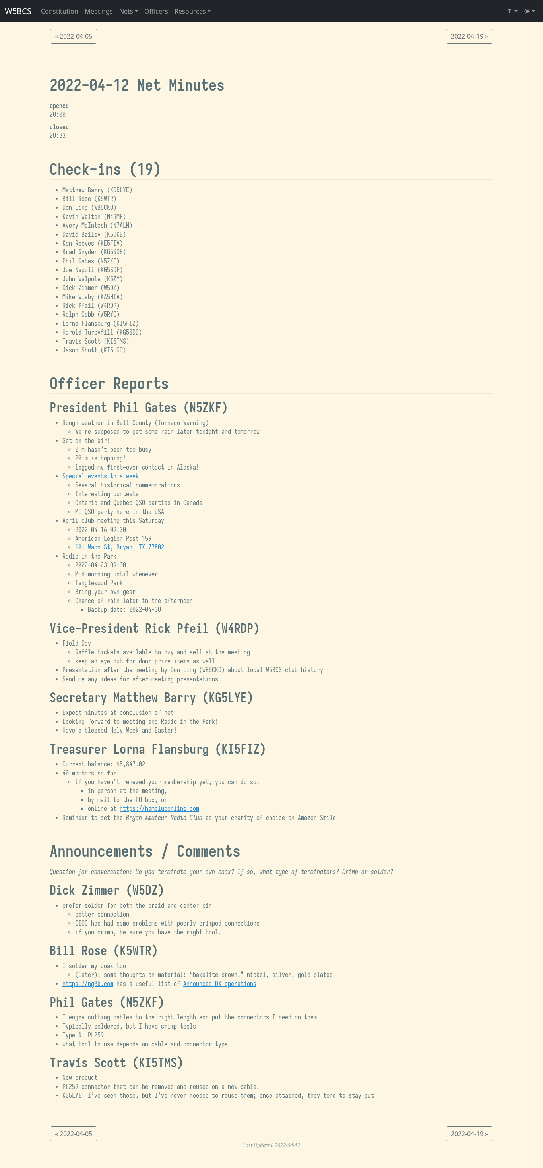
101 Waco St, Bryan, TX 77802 (119, 547)
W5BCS (18, 11)
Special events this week (100, 476)
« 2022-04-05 (73, 36)
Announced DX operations (219, 984)
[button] (128, 11)
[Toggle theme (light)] (529, 11)
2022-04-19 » (469, 36)
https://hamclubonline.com (159, 809)
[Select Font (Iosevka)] (512, 11)
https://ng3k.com (87, 984)
